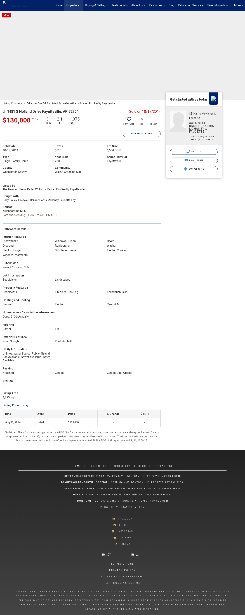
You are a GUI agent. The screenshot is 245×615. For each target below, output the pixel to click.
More (239, 7)
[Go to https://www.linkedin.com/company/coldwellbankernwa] (122, 525)
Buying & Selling (97, 7)
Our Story (122, 466)
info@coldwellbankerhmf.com (122, 507)
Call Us (196, 152)
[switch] (129, 122)
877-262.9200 (174, 482)
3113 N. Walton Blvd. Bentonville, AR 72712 (127, 476)
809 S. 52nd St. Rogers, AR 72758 (124, 501)
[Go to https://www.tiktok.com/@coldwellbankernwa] (122, 544)
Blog (171, 5)
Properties (74, 7)
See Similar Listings (142, 134)
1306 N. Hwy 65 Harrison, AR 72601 (126, 494)
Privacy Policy (122, 570)
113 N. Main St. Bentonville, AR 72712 (136, 482)
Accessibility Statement (122, 576)
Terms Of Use (122, 564)
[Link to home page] (16, 5)
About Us (138, 7)
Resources (157, 7)
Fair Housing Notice (122, 583)
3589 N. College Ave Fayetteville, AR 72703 (128, 488)
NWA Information (219, 7)
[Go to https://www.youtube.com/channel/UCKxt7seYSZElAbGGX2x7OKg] (122, 538)
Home (58, 5)
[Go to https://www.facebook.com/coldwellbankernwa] (122, 519)
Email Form (196, 160)
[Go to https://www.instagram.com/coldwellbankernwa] (122, 531)
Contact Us (163, 466)
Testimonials (120, 5)
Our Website (196, 169)
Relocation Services (190, 5)
